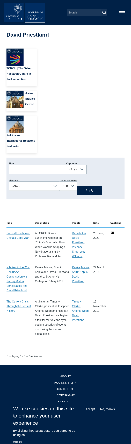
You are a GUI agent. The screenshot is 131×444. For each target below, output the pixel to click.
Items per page (68, 180)
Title (11, 163)
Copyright (65, 395)
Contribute (66, 389)
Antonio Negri (80, 310)
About (65, 376)
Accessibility (65, 382)
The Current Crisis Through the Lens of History (18, 306)
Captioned (72, 163)
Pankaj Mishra (80, 267)
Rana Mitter (79, 233)
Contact (65, 401)
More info (17, 442)
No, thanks (107, 409)
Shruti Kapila (80, 272)
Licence (13, 180)
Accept (90, 409)
